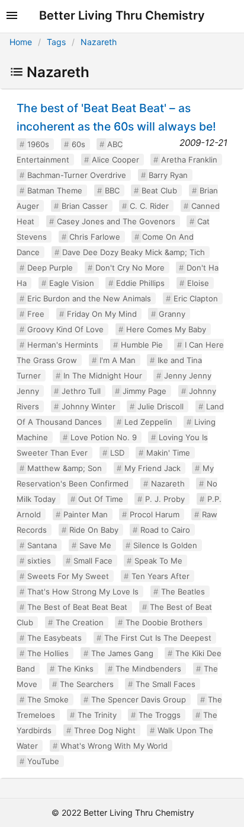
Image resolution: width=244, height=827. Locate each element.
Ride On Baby (93, 530)
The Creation (80, 622)
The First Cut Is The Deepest (157, 637)
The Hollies (48, 653)
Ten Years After (160, 576)
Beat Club (159, 190)
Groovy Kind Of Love (65, 329)
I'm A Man (117, 360)
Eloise (198, 283)
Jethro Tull (81, 391)
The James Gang (122, 653)
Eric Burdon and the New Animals (89, 298)
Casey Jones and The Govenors (116, 221)
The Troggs (160, 715)
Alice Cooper (115, 159)
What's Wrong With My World (114, 745)
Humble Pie (142, 344)
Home (20, 42)
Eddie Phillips (140, 283)
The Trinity (97, 715)
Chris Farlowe (94, 236)
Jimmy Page (144, 391)
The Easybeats (54, 637)
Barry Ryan (168, 175)
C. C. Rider (149, 206)
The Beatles (183, 591)
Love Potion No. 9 (103, 437)
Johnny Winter (88, 406)
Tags (56, 42)
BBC (112, 190)
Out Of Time (100, 499)
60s (78, 144)
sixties (39, 560)
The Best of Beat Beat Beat (77, 607)
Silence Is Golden (165, 545)
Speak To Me (158, 560)
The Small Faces (165, 684)
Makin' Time (168, 452)
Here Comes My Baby (166, 329)
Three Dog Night (105, 730)
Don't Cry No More (130, 267)
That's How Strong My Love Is (83, 591)
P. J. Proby (165, 499)
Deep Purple (50, 267)
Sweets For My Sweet (68, 576)
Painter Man (85, 514)
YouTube (43, 761)
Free (35, 314)
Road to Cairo (165, 530)
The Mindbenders (148, 668)
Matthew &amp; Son (64, 468)
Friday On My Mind (102, 314)
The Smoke (48, 699)
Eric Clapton (196, 298)
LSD (117, 452)
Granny (172, 314)
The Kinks (75, 668)
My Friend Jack (152, 468)
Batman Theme (54, 190)
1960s (38, 144)
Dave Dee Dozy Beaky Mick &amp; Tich (133, 252)
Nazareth (99, 42)
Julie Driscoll (160, 406)
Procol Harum (154, 514)
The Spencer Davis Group (138, 699)
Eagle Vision (71, 283)
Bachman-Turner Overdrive (76, 175)
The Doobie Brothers (164, 622)
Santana (42, 545)
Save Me (95, 545)
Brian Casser (85, 206)
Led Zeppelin (148, 422)
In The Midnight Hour (102, 375)
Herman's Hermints (62, 344)
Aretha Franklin (189, 159)
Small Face (93, 560)
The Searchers (87, 684)
